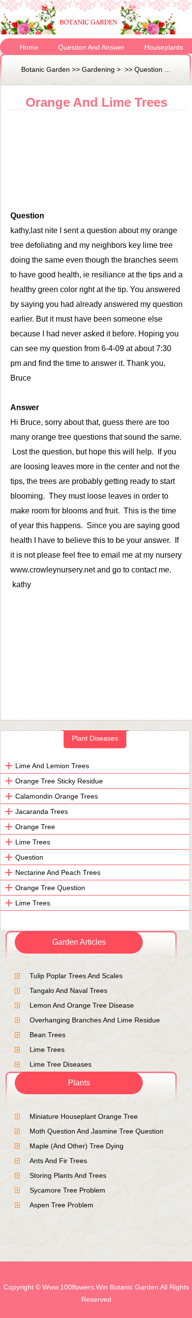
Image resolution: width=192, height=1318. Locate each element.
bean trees (47, 1035)
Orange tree (35, 827)
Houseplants (163, 47)
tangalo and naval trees (68, 990)
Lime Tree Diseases (61, 1064)
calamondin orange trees (56, 796)
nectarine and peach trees (57, 872)
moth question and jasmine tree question (96, 1131)
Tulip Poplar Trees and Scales (76, 976)
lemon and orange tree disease (82, 1005)
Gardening (98, 69)
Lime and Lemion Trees (52, 766)
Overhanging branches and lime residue (95, 1020)
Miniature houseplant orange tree (84, 1116)
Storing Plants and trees (68, 1175)
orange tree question (50, 888)
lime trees (32, 842)
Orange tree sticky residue (59, 781)
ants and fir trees (58, 1161)
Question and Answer (91, 47)
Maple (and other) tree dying (77, 1146)
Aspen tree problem (62, 1205)
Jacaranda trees (41, 811)
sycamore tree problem (67, 1190)
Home (29, 47)
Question (29, 857)
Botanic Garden (45, 69)
